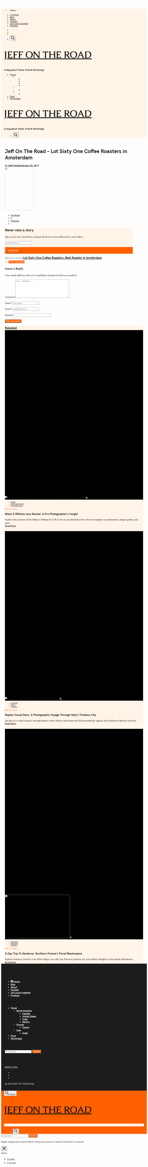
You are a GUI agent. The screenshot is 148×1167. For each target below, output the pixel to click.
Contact (13, 21)
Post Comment (13, 321)
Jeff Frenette (14, 165)
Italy (13, 705)
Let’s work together (19, 23)
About (13, 19)
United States (27, 81)
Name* (8, 303)
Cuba (24, 83)
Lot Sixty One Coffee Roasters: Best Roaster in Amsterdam (62, 257)
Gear (13, 502)
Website (9, 315)
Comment (10, 297)
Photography (17, 504)
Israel (24, 94)
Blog (12, 17)
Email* (8, 309)
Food (12, 96)
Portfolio (14, 25)
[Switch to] (14, 14)
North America (23, 77)
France (24, 90)
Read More (10, 525)
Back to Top (11, 1066)
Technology (15, 98)
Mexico (24, 85)
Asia (18, 92)
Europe (19, 87)
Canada (25, 79)
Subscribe (13, 250)
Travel (13, 74)
